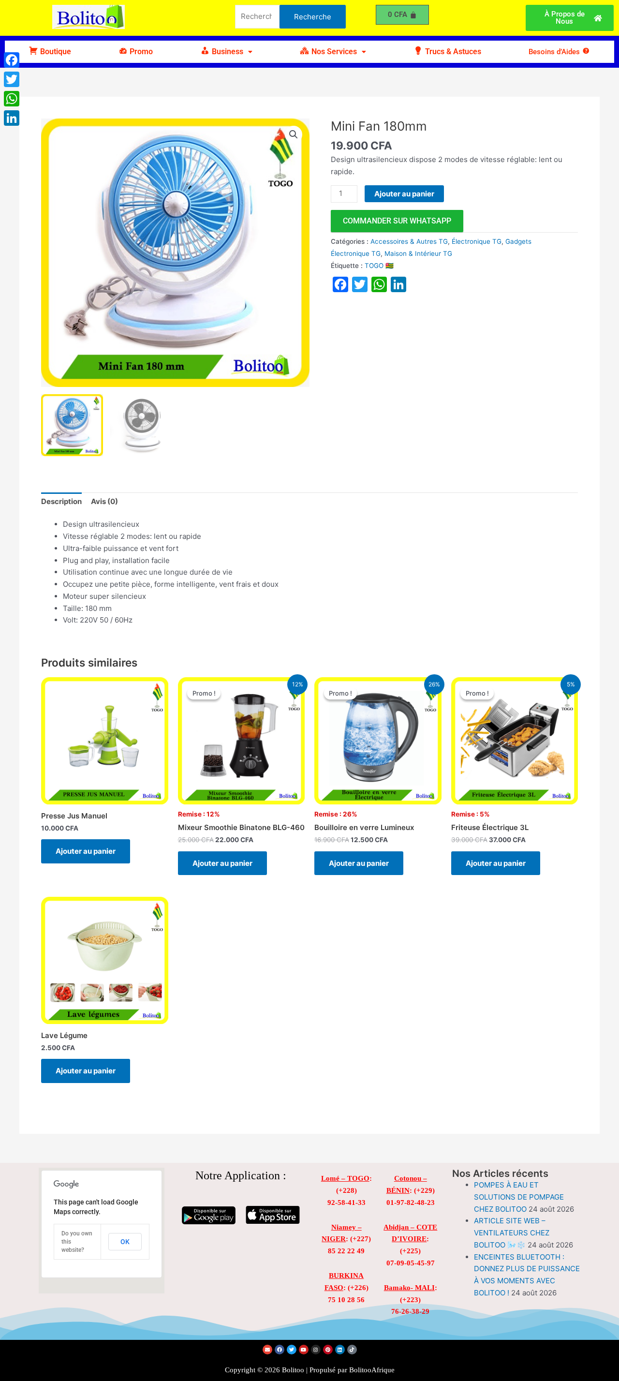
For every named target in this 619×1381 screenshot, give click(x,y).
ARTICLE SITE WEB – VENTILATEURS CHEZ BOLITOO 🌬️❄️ (511, 1232)
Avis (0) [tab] (104, 501)
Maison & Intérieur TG (418, 253)
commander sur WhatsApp (397, 220)
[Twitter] (11, 79)
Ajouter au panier (404, 193)
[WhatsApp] (11, 98)
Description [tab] (61, 501)
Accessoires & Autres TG (409, 241)
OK (125, 1242)
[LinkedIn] (11, 118)
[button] (226, 52)
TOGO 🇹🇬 (379, 265)
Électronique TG (476, 241)
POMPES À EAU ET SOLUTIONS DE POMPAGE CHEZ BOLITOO (519, 1197)
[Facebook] (11, 60)
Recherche (312, 16)
